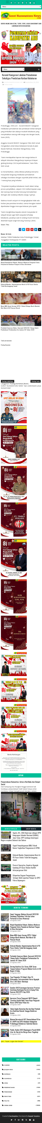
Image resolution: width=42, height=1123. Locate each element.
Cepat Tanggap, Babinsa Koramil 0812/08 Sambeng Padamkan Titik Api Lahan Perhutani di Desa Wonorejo (24, 916)
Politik (6, 1101)
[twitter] (11, 2)
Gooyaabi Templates (34, 1116)
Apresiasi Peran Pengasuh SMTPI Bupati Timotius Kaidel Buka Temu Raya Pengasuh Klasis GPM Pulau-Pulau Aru (25, 1000)
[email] (30, 2)
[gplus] (18, 2)
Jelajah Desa (8, 1069)
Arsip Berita (31, 829)
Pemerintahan (9, 1087)
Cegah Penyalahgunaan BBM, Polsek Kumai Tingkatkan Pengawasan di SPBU (26, 846)
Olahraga (7, 1078)
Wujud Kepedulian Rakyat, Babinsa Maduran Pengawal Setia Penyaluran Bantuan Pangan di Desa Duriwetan (20, 263)
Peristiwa (7, 1096)
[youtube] (34, 2)
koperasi (7, 1074)
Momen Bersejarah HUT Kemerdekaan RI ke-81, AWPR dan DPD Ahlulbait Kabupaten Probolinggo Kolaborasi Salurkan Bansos (25, 1021)
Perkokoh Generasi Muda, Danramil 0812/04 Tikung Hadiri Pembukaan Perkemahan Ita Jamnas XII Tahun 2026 (20, 329)
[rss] (26, 2)
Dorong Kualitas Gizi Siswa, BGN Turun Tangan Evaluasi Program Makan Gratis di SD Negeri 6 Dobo (25, 968)
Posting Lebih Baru (7, 381)
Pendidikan (8, 1092)
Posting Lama (36, 381)
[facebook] (15, 2)
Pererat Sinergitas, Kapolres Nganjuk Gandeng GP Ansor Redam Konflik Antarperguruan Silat (25, 868)
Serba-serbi (8, 84)
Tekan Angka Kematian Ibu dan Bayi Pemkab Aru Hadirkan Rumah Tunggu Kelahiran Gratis (25, 1011)
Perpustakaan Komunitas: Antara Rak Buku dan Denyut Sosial (20, 783)
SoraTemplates (13, 1116)
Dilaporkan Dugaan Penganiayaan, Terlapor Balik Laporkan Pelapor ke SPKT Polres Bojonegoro (26, 878)
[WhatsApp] (7, 1119)
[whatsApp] (7, 2)
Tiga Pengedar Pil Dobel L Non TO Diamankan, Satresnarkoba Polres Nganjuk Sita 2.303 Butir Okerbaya (24, 979)
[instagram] (22, 2)
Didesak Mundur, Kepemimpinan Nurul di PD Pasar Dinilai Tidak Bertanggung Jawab (19, 285)
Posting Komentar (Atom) (19, 384)
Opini (6, 1083)
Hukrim (7, 1065)
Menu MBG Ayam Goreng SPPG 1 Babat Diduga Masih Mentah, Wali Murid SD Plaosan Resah (20, 307)
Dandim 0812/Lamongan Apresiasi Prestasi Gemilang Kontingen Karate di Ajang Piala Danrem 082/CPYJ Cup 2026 (25, 989)
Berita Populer (11, 829)
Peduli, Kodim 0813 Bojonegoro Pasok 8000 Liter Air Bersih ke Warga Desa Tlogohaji (25, 1031)
